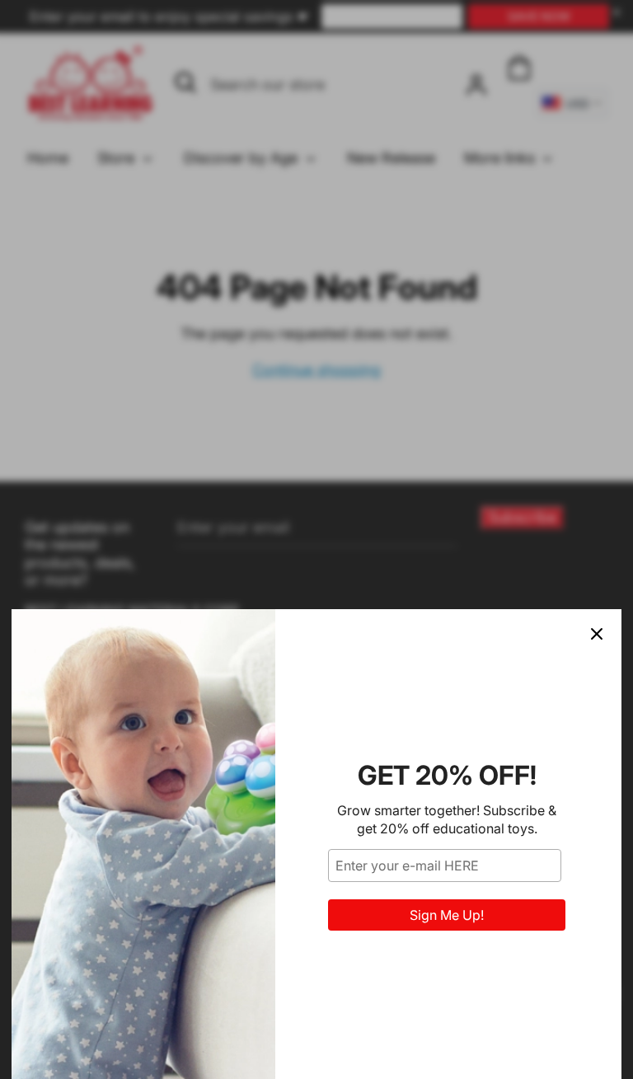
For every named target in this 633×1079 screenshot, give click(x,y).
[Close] (596, 633)
